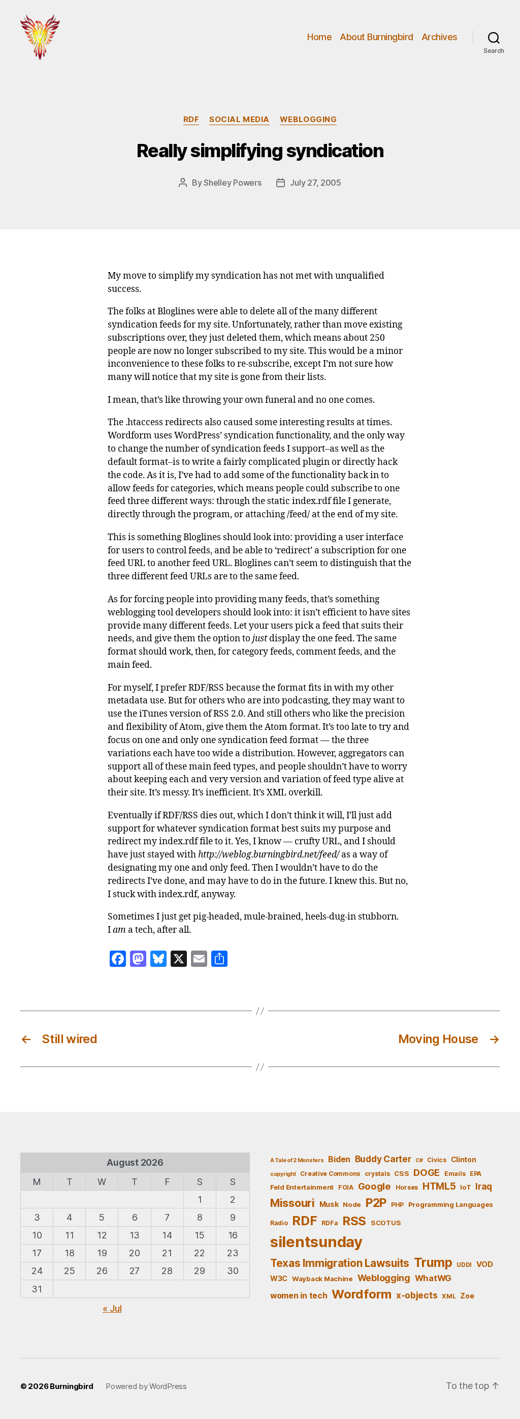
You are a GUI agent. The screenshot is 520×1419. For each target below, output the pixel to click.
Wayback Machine (322, 1279)
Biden (339, 1159)
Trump (433, 1262)
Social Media (239, 119)
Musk (329, 1204)
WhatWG (433, 1278)
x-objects (417, 1295)
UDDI (464, 1264)
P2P (376, 1203)
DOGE (426, 1172)
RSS (354, 1221)
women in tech (299, 1295)
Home (319, 37)
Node (352, 1204)
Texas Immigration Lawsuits (339, 1263)
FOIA (345, 1187)
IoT (465, 1187)
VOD (484, 1264)
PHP (397, 1204)
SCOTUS (386, 1223)
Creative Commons (330, 1173)
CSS (401, 1173)
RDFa (329, 1223)
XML (449, 1296)
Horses (407, 1187)
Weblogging (308, 119)
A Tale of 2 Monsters (297, 1160)
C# (418, 1160)
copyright (283, 1174)
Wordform (362, 1294)
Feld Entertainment (302, 1187)
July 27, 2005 (315, 183)
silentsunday (316, 1242)
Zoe (467, 1295)
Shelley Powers (232, 183)
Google (374, 1186)
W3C (278, 1278)
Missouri (292, 1202)
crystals (377, 1173)
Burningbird (71, 1386)
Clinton (463, 1159)
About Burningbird (376, 37)
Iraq (483, 1186)
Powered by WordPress (146, 1386)
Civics (436, 1160)
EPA (475, 1173)
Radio (279, 1223)
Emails (454, 1173)
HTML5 (439, 1186)
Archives (439, 37)
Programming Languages (450, 1204)
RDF (191, 119)
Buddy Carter (383, 1159)
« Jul (112, 1308)
